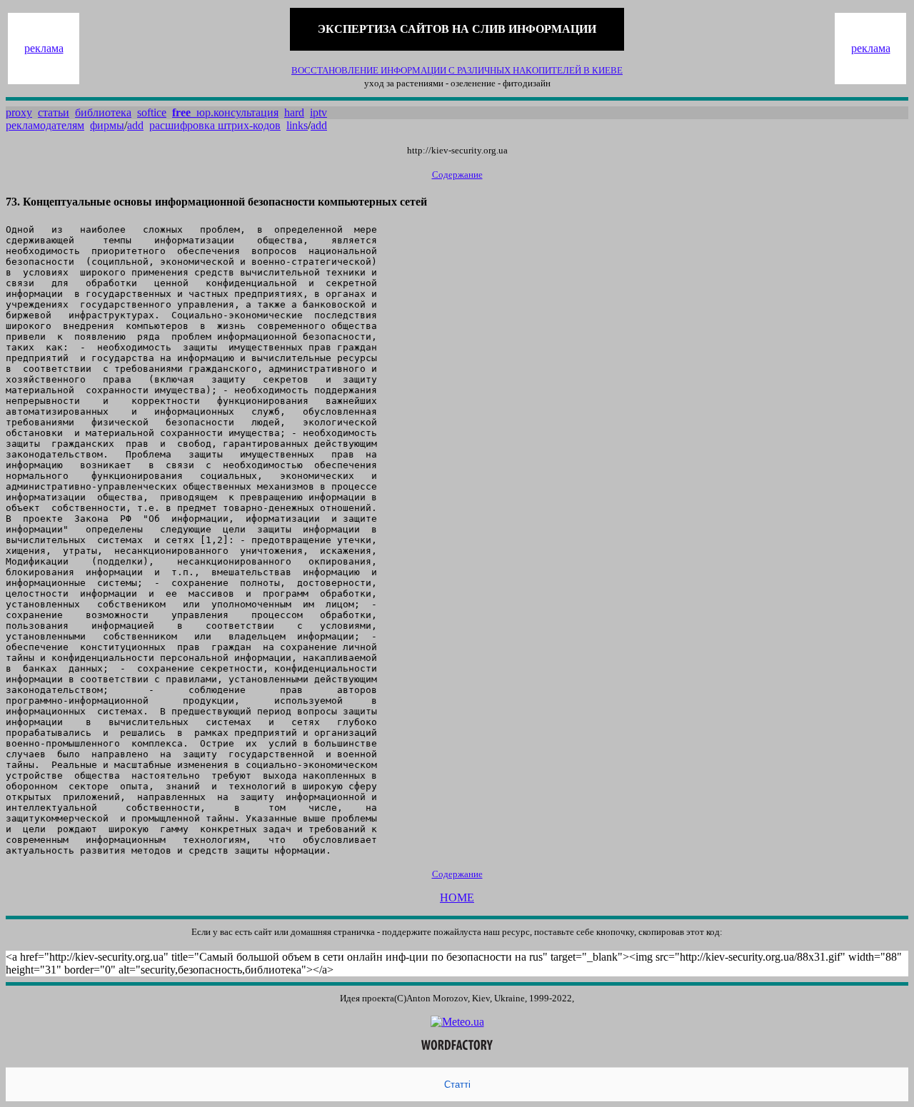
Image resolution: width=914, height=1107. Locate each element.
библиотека (103, 112)
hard (294, 112)
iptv (318, 112)
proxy (19, 112)
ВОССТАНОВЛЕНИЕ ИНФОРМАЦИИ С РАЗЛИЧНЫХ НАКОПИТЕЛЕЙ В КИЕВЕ (457, 70)
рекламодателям (45, 125)
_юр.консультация (225, 112)
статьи (53, 112)
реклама (44, 48)
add (135, 125)
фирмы (107, 125)
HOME (457, 897)
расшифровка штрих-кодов (215, 125)
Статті (457, 1084)
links (297, 125)
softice (151, 112)
